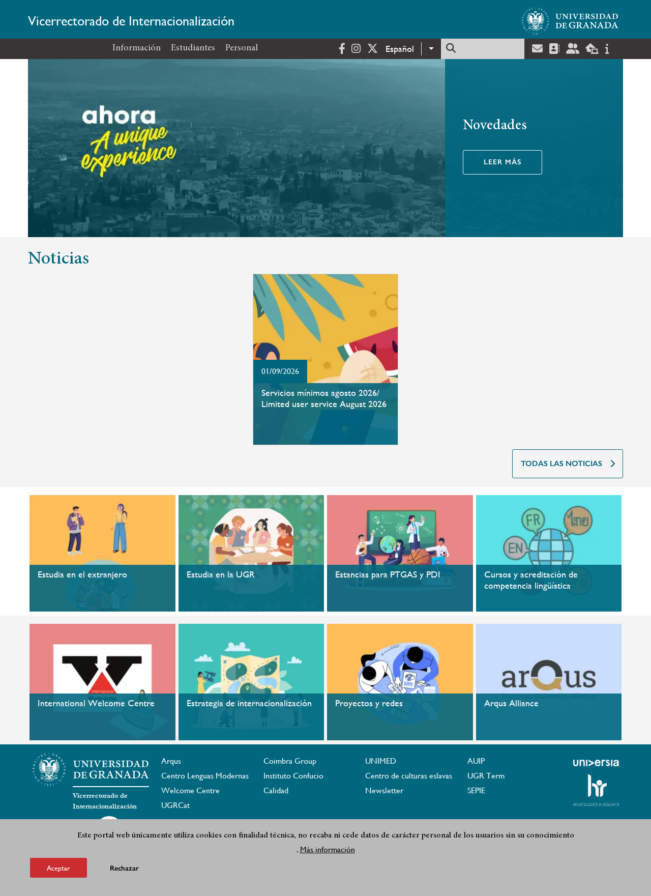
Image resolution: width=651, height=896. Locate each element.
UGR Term (486, 776)
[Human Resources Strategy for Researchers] (596, 790)
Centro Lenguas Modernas (205, 776)
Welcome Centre (190, 790)
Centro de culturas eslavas (408, 776)
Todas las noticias (561, 463)
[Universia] (596, 763)
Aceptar (58, 867)
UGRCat (175, 805)
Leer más (502, 162)
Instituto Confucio (293, 776)
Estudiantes (193, 48)
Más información (327, 849)
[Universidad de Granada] (570, 21)
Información (136, 48)
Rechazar (124, 867)
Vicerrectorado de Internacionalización (131, 20)
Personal (241, 48)
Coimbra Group (289, 761)
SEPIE (476, 790)
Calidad (275, 790)
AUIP (476, 761)
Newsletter (384, 790)
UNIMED (380, 761)
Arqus (171, 761)
